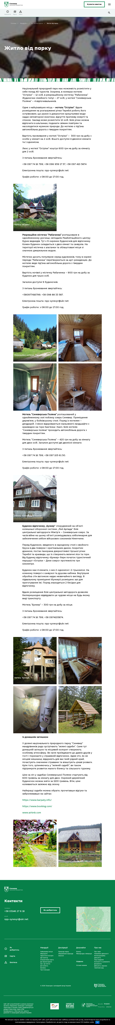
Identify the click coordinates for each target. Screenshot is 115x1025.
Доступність (44, 966)
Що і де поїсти (45, 964)
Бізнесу (78, 951)
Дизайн (100, 1004)
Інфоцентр (7, 14)
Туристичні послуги (46, 955)
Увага (20, 14)
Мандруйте (24, 23)
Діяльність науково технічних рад (100, 967)
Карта (15, 14)
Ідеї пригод (44, 958)
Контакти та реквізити (102, 962)
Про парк (97, 951)
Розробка (104, 1007)
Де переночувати (37, 23)
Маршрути (44, 953)
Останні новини (81, 965)
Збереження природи (65, 953)
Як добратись (50, 910)
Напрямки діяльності (101, 953)
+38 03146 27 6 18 (14, 911)
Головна (13, 23)
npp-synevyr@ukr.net (16, 919)
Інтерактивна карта (47, 960)
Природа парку (63, 951)
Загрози (61, 955)
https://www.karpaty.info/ (37, 800)
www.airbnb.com (31, 812)
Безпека (13, 962)
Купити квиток (94, 4)
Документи (98, 964)
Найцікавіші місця (46, 951)
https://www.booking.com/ (37, 806)
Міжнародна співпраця (84, 953)
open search (109, 12)
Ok (97, 1022)
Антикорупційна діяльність (99, 957)
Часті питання (45, 970)
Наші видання (99, 960)
